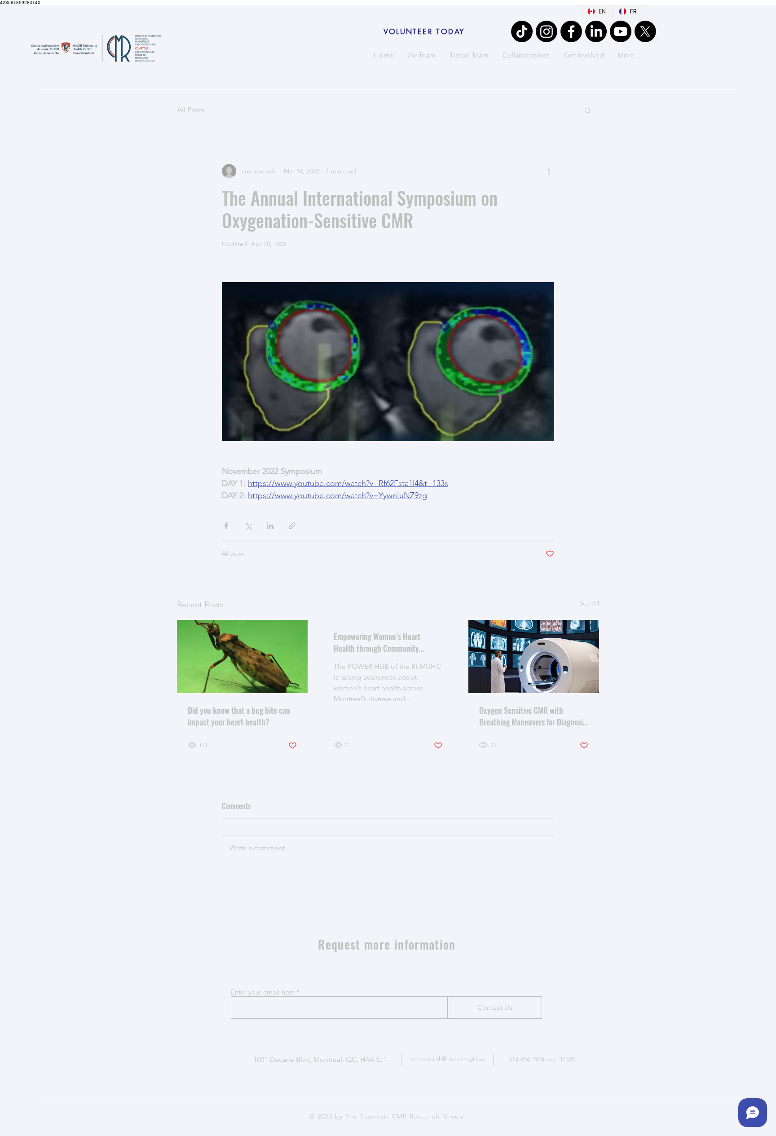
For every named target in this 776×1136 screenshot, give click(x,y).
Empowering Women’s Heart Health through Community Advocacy (377, 642)
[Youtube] (620, 31)
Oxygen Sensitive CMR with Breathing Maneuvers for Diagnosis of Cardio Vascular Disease (532, 716)
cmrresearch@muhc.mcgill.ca (447, 1058)
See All (589, 603)
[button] (587, 110)
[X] (645, 31)
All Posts (190, 110)
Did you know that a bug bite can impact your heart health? (239, 716)
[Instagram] (546, 31)
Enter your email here (263, 992)
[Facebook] (571, 31)
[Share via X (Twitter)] (248, 526)
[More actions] (548, 171)
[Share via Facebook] (226, 526)
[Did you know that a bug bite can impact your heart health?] (242, 656)
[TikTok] (522, 31)
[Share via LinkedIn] (270, 526)
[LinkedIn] (596, 31)
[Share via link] (292, 526)
